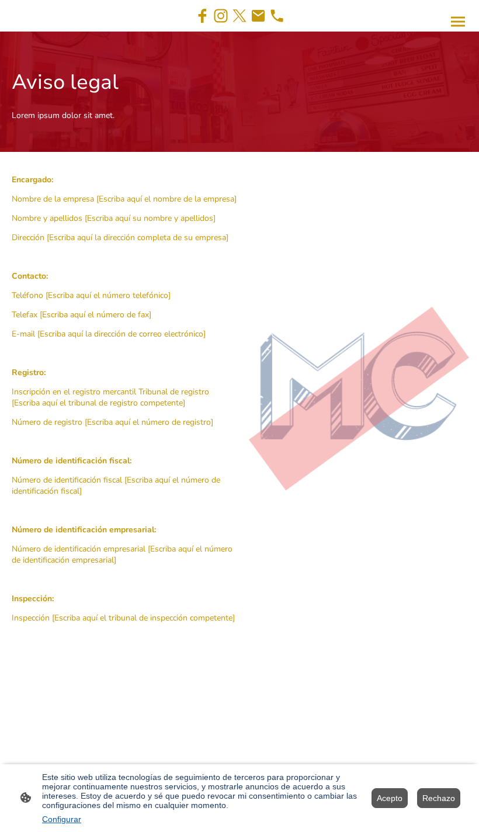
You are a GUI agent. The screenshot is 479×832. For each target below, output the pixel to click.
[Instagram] (221, 16)
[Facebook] (202, 16)
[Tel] (277, 16)
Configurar (61, 819)
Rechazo (438, 798)
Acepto (389, 798)
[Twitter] (239, 16)
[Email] (258, 16)
